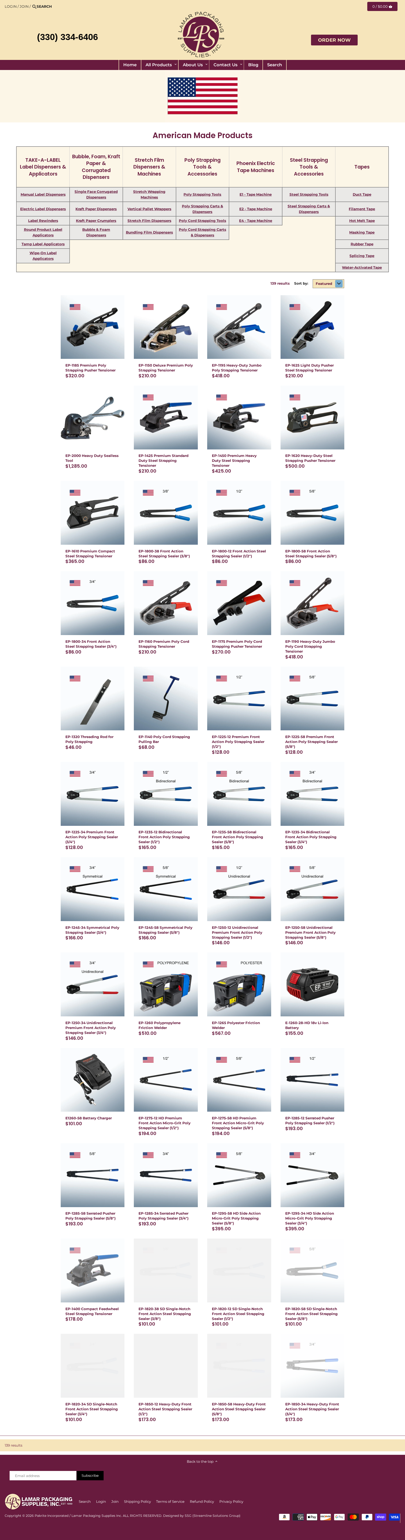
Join (24, 6)
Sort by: (301, 283)
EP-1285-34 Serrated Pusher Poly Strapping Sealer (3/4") (163, 1215)
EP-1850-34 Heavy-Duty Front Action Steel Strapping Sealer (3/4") (312, 1409)
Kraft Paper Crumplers (96, 220)
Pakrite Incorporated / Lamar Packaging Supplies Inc (78, 1516)
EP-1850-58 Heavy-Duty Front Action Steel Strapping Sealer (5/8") (239, 1409)
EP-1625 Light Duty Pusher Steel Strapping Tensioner (309, 367)
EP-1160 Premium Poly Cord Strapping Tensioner (164, 644)
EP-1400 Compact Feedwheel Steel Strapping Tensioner (92, 1311)
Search (85, 1501)
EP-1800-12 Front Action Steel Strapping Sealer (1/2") (239, 553)
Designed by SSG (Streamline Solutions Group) (201, 1516)
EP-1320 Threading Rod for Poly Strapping (89, 739)
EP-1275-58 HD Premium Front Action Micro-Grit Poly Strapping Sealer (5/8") (238, 1123)
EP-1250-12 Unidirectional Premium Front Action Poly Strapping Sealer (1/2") (237, 932)
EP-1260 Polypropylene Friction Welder (159, 1025)
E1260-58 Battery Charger (88, 1118)
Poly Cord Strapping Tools (202, 220)
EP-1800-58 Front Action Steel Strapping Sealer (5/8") (311, 553)
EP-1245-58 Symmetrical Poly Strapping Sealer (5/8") (165, 930)
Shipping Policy (137, 1501)
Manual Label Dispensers (43, 194)
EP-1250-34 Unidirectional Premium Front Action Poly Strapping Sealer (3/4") (90, 1028)
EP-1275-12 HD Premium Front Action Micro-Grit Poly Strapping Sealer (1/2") (165, 1123)
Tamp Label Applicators (43, 244)
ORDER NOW (334, 40)
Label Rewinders (43, 220)
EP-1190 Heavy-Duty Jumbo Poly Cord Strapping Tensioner (310, 646)
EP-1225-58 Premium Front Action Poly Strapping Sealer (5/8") (311, 742)
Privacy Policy (231, 1501)
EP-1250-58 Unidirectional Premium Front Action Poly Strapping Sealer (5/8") (310, 932)
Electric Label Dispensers (43, 209)
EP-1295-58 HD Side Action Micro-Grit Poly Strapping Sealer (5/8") (236, 1218)
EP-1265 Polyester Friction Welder (236, 1025)
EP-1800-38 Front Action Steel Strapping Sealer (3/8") (164, 553)
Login (11, 6)
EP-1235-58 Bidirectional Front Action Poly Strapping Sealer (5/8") (237, 837)
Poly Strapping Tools (202, 194)
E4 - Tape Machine (255, 220)
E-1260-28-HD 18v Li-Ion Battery (306, 1025)
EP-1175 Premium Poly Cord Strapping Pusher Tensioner (237, 644)
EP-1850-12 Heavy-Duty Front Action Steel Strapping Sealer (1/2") (165, 1409)
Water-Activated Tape (362, 267)
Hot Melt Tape (362, 220)
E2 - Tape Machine (255, 209)
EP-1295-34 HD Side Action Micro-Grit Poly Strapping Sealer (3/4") (309, 1218)
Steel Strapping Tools (308, 194)
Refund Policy (202, 1501)
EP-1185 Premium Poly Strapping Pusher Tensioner (90, 367)
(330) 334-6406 (67, 37)
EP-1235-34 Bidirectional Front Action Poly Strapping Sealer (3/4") (311, 837)
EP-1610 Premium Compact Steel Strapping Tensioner (90, 553)
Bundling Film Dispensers (149, 232)
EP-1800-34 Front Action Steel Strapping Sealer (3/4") (90, 644)
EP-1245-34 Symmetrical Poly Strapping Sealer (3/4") (92, 930)
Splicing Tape (361, 256)
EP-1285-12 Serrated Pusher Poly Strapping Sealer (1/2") (309, 1120)
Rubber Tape (362, 244)
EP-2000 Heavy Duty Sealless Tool (92, 458)
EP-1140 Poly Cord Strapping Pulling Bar (164, 739)
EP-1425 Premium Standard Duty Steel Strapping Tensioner (163, 460)
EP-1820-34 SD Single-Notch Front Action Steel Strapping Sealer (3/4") (91, 1409)
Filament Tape (362, 209)
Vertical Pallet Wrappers (149, 209)
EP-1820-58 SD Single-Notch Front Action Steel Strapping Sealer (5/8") (311, 1314)
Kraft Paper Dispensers (96, 209)
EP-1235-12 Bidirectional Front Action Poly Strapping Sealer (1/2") (164, 837)
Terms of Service (170, 1501)
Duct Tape (362, 194)
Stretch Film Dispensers (149, 220)
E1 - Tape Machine (256, 194)
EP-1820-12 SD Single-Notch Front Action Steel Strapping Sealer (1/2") (238, 1314)
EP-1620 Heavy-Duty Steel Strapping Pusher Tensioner (310, 458)
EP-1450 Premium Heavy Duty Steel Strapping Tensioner (234, 460)
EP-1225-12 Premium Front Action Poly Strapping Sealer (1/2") (238, 742)
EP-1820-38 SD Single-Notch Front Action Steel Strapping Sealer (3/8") (165, 1314)
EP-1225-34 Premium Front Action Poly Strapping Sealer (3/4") (91, 837)
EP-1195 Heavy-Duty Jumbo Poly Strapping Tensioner (237, 367)
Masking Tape (362, 232)
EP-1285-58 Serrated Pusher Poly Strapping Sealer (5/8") (90, 1215)
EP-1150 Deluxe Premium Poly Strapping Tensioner (166, 367)
